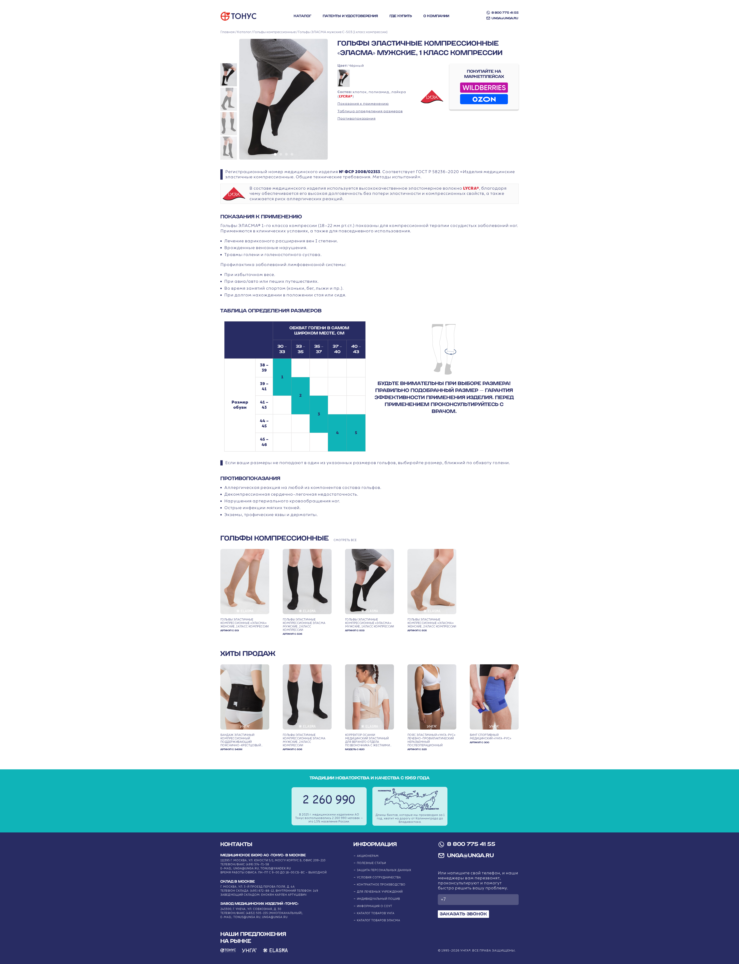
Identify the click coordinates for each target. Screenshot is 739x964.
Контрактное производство (381, 884)
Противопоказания (356, 118)
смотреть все (345, 540)
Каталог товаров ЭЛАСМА (378, 920)
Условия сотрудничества (379, 877)
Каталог (302, 16)
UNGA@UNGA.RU (505, 18)
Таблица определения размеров (370, 111)
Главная (227, 32)
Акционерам (368, 856)
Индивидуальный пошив (378, 899)
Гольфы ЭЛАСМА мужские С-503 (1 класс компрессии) (342, 32)
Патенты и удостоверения (350, 16)
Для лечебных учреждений (380, 891)
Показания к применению (363, 104)
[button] (228, 74)
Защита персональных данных (384, 870)
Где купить (401, 16)
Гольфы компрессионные (274, 32)
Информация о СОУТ (374, 906)
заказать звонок (463, 914)
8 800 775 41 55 (505, 12)
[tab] (275, 154)
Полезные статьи (371, 863)
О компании (436, 16)
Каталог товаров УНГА (375, 913)
